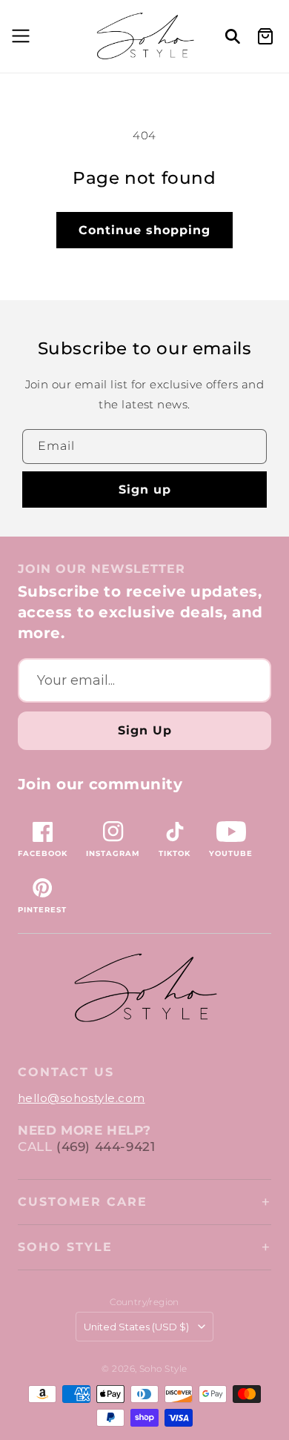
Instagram (113, 853)
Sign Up (145, 730)
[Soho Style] (144, 988)
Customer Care (82, 1202)
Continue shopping (144, 230)
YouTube (231, 853)
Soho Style (65, 1247)
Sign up (145, 489)
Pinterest (42, 910)
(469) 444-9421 (105, 1146)
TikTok (174, 853)
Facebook (42, 853)
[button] (18, 36)
